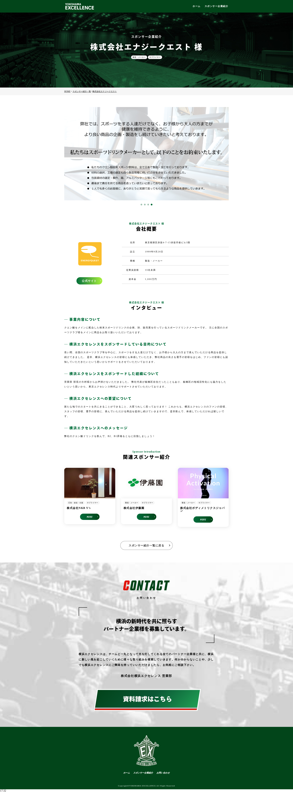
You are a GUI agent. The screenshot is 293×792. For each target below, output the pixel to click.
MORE (90, 516)
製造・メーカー (139, 57)
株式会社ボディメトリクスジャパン (202, 509)
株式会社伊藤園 (134, 508)
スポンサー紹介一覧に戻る (146, 545)
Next (224, 153)
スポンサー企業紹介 (216, 6)
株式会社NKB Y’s (79, 508)
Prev (68, 153)
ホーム (197, 6)
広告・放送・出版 (75, 503)
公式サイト (89, 280)
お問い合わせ (163, 772)
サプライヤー (155, 57)
